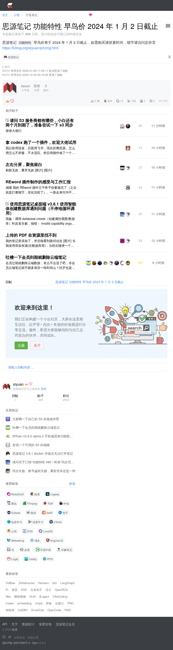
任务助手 (36, 589)
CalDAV (23, 610)
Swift (49, 513)
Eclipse (15, 513)
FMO (67, 610)
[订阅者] (7, 101)
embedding (24, 603)
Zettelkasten (26, 583)
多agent (44, 596)
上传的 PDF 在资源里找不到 (31, 235)
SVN (30, 531)
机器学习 (16, 522)
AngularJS (56, 540)
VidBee (10, 583)
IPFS (50, 559)
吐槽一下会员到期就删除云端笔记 (36, 257)
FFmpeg (32, 503)
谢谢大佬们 (13, 130)
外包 (66, 503)
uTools (58, 522)
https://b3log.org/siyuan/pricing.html (30, 47)
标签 (72, 483)
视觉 (15, 589)
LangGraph (67, 583)
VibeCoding (59, 596)
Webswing (17, 540)
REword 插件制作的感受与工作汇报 (38, 182)
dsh (54, 583)
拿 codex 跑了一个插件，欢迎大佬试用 (41, 142)
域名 (37, 540)
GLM (32, 596)
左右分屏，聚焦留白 (24, 164)
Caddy (33, 559)
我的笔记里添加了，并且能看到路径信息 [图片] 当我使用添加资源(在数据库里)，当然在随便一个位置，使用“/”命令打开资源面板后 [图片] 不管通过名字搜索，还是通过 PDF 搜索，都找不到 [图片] (40, 243)
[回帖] (168, 26)
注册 (21, 345)
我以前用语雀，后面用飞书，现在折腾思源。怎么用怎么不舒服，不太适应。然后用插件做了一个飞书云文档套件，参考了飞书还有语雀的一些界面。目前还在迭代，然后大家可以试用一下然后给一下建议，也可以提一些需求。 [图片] (40, 150)
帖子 (40, 397)
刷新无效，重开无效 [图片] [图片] (29, 170)
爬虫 (14, 503)
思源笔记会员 (65, 624)
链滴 (37, 494)
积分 (66, 397)
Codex (10, 603)
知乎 (65, 513)
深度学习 (37, 522)
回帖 (15, 397)
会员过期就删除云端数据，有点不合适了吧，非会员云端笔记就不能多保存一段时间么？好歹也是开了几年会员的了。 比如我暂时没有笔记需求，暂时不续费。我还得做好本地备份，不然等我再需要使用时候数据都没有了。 (41, 265)
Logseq (54, 494)
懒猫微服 (20, 596)
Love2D (48, 531)
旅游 (33, 513)
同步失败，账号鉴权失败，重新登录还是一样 (43, 470)
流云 (48, 589)
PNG (70, 603)
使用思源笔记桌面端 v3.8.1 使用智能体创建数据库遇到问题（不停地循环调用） (41, 208)
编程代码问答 (108, 15)
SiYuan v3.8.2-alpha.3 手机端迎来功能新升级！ (43, 436)
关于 (37, 345)
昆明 (43, 389)
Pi (7, 589)
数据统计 (28, 624)
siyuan (18, 384)
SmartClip (37, 610)
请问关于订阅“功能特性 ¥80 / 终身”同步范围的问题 (43, 462)
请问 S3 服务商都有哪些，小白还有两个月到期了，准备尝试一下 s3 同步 (40, 122)
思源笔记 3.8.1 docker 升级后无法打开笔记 (42, 453)
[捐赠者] (12, 101)
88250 (6, 70)
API (4, 624)
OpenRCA (61, 589)
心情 (14, 531)
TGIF (50, 503)
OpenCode (54, 610)
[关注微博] (9, 637)
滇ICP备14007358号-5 (16, 643)
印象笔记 (66, 550)
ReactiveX (17, 494)
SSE (24, 589)
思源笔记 (13, 57)
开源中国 (45, 550)
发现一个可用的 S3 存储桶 (31, 445)
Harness (43, 583)
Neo (8, 596)
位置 (37, 88)
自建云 (59, 603)
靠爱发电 (45, 624)
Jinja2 (39, 603)
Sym (35, 643)
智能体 (10, 610)
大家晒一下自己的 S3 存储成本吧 (35, 419)
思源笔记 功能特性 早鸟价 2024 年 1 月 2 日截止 (89, 282)
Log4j (14, 559)
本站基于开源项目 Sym (71, 15)
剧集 (49, 603)
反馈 (27, 550)
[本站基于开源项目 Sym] (3, 637)
